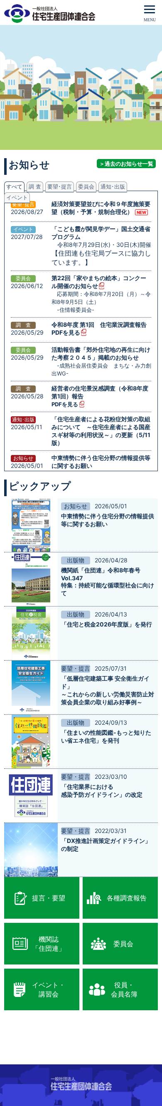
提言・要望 (48, 898)
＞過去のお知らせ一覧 (126, 163)
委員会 (123, 943)
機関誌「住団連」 (48, 943)
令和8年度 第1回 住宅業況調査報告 (99, 324)
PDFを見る (66, 332)
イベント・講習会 (48, 989)
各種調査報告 (127, 898)
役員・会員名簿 (124, 989)
